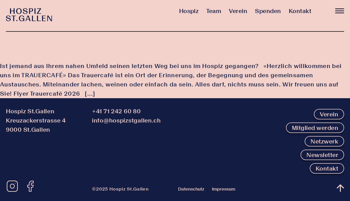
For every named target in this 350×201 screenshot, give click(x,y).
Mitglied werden (315, 127)
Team (213, 11)
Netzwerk (324, 141)
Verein (238, 11)
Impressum (223, 189)
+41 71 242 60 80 (116, 111)
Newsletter (322, 155)
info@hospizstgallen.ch (126, 120)
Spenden (268, 11)
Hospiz (189, 11)
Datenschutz (191, 189)
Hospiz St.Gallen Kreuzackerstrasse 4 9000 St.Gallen (36, 120)
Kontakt (300, 11)
